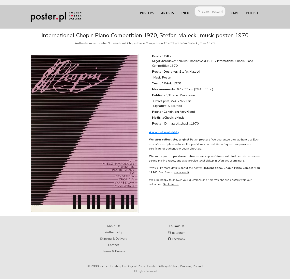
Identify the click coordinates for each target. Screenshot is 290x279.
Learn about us (191, 149)
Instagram (178, 233)
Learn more (237, 161)
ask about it (181, 172)
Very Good (187, 112)
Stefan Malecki (189, 71)
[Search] (199, 11)
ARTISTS (167, 13)
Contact (113, 245)
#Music (179, 117)
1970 (177, 83)
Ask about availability (164, 132)
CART (235, 13)
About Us (113, 226)
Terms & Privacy (113, 251)
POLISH (252, 13)
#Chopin (168, 117)
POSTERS (147, 13)
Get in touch (171, 184)
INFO (185, 13)
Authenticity (113, 232)
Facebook (178, 239)
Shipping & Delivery (113, 239)
